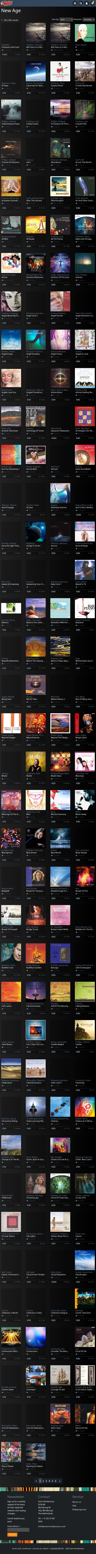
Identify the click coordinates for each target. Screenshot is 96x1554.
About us (76, 1502)
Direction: (77, 19)
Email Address (13, 1526)
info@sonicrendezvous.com (52, 1526)
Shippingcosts (79, 1509)
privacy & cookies (41, 1548)
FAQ (74, 1505)
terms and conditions (21, 1548)
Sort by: (55, 19)
